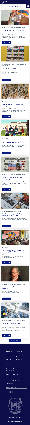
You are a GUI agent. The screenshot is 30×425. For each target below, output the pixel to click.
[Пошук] (28, 2)
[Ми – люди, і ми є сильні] (15, 53)
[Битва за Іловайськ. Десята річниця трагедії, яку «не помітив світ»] (15, 164)
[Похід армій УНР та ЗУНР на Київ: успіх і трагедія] (15, 91)
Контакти (8, 359)
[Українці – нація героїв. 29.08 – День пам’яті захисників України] (15, 201)
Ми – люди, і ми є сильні (9, 68)
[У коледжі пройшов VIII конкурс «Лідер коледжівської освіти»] (15, 17)
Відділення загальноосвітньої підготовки (14, 27)
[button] (28, 6)
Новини (8, 354)
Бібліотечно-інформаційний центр (12, 211)
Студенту (19, 351)
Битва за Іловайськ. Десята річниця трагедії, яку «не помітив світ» (13, 178)
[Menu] (6, 2)
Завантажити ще (15, 340)
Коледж (6, 101)
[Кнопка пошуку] (13, 364)
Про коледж (9, 356)
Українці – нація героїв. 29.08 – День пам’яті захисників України (13, 214)
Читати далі (7, 43)
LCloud (18, 356)
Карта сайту (9, 351)
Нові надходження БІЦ (21, 320)
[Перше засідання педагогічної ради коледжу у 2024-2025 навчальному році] (15, 237)
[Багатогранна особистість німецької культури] (15, 273)
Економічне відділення (9, 320)
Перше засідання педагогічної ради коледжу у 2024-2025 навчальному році (14, 251)
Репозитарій (19, 359)
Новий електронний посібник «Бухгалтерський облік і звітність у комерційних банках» (13, 325)
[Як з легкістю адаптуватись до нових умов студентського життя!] (15, 128)
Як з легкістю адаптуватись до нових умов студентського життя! (13, 141)
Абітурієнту (19, 354)
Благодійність (7, 64)
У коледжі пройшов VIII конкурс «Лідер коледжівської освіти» (14, 31)
